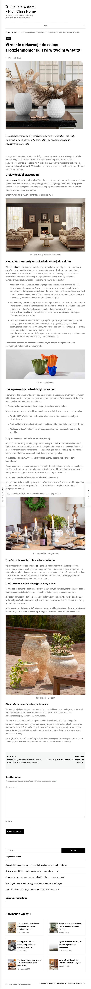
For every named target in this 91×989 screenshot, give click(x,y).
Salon (8, 38)
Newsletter (80, 983)
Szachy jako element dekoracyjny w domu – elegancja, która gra (34, 883)
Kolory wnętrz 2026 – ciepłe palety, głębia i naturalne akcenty (32, 871)
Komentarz (11, 787)
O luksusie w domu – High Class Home (21, 8)
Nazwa (9, 821)
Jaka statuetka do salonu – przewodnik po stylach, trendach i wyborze (36, 865)
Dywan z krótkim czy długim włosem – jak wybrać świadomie (32, 889)
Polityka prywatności (58, 983)
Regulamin (44, 983)
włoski (17, 180)
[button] (45, 25)
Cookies (71, 983)
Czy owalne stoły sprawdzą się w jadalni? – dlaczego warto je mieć (35, 877)
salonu (39, 566)
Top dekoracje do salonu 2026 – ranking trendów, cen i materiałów (29, 963)
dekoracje (17, 267)
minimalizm (56, 443)
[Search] (84, 25)
